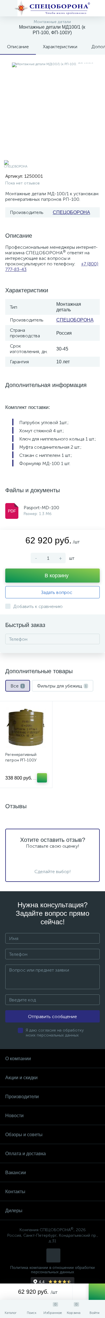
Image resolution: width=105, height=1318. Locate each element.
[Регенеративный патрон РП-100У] (26, 727)
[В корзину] (42, 777)
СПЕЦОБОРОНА (71, 212)
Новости (14, 1115)
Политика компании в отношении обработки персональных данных (52, 1269)
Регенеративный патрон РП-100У (20, 757)
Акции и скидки (21, 1077)
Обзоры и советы (24, 1134)
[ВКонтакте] (53, 1255)
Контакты (15, 1191)
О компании (18, 1058)
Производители (22, 1096)
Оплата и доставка (25, 1153)
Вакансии (15, 1172)
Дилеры (13, 1210)
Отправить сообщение (52, 1016)
